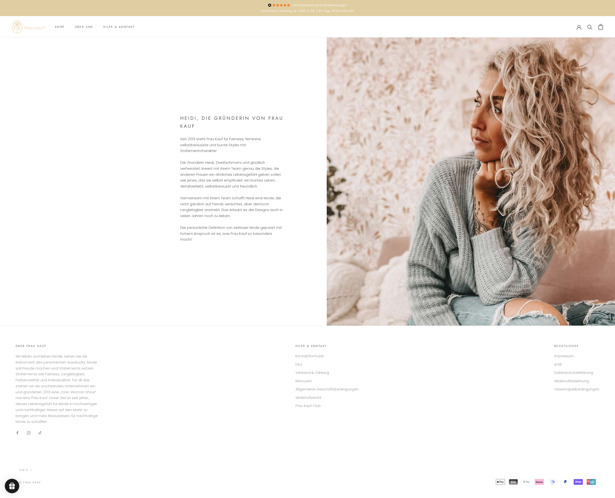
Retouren (303, 380)
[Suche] (589, 26)
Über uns (84, 27)
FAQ (298, 364)
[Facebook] (17, 433)
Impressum (564, 355)
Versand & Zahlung (312, 372)
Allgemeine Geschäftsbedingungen (327, 389)
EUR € (23, 470)
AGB (558, 364)
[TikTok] (40, 433)
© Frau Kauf (30, 482)
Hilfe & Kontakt (119, 27)
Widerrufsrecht (308, 397)
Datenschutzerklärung (573, 372)
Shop (60, 27)
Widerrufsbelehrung (571, 380)
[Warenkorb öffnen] (600, 27)
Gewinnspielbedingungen (576, 389)
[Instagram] (29, 433)
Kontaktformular (309, 355)
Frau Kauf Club (308, 405)
